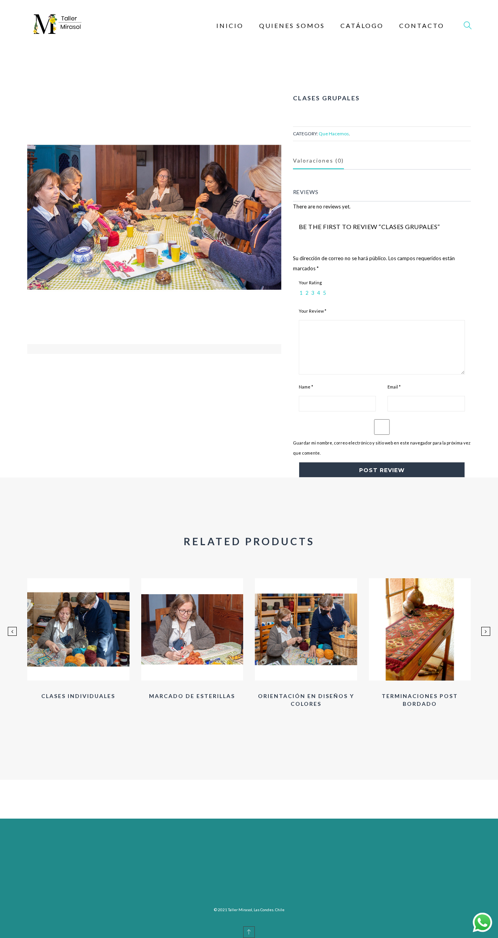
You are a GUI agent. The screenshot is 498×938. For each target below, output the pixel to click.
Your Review (312, 310)
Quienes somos (292, 25)
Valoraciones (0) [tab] (318, 160)
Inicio (230, 25)
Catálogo (362, 25)
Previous (132, 365)
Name (306, 386)
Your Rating (310, 282)
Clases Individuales (78, 696)
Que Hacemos (334, 133)
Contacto (421, 25)
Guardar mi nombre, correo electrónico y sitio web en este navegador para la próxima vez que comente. (381, 447)
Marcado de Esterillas (192, 696)
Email (394, 386)
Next (175, 365)
